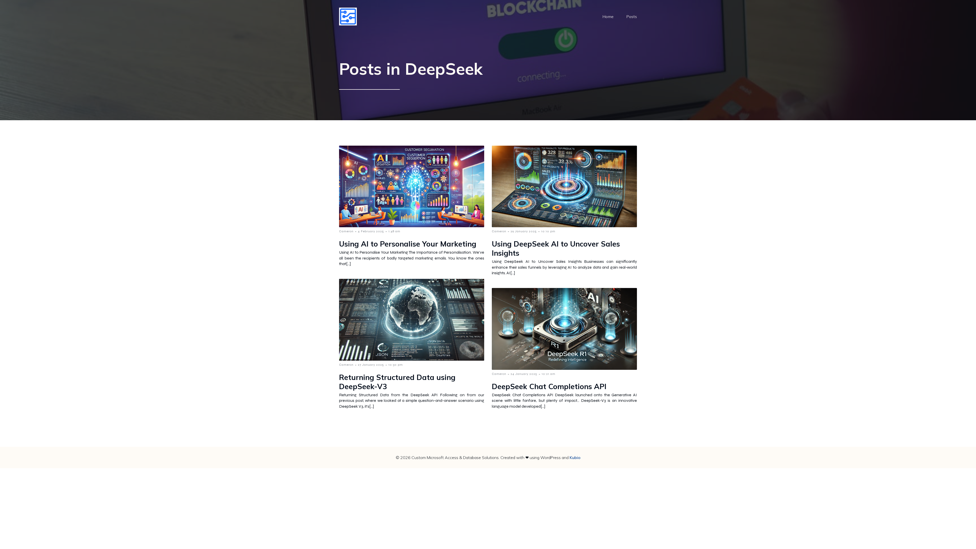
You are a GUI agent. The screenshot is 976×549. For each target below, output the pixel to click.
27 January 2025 (371, 365)
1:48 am (394, 231)
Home (608, 16)
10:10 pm (548, 231)
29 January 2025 (524, 231)
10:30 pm (395, 365)
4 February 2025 (371, 231)
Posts (631, 16)
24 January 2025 (524, 374)
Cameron (346, 231)
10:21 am (548, 374)
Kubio (575, 457)
